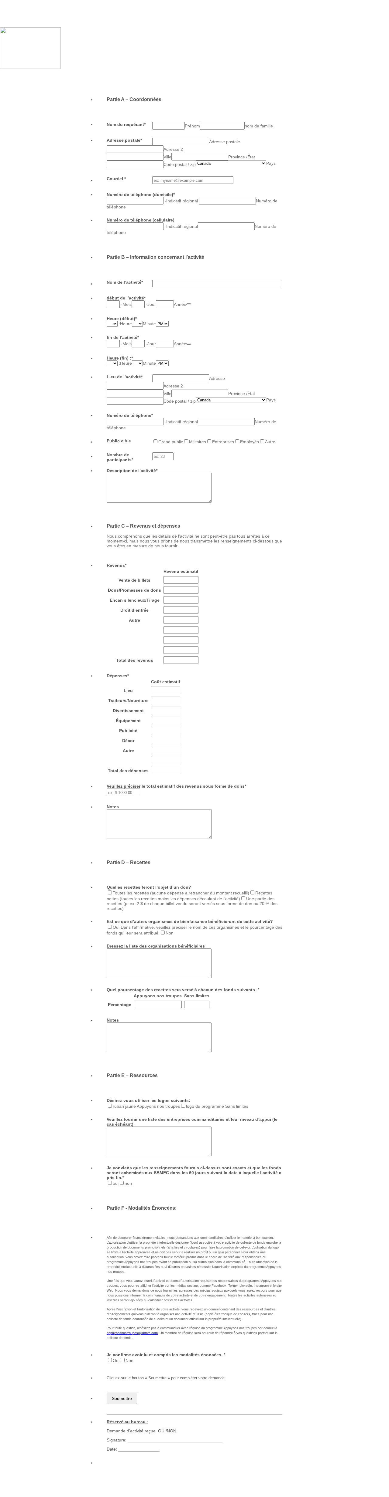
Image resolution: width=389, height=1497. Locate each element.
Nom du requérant (126, 124)
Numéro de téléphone (130, 415)
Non (170, 933)
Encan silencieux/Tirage (135, 600)
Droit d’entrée (134, 610)
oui (116, 1183)
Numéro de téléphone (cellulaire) (140, 220)
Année (180, 304)
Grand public (170, 441)
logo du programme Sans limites (217, 1106)
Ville (167, 156)
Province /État (241, 156)
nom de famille (259, 125)
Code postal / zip (180, 164)
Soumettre (122, 1398)
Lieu (128, 690)
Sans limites (196, 995)
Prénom (192, 125)
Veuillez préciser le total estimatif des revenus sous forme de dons (176, 786)
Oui (116, 1360)
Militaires (197, 441)
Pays (271, 163)
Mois (127, 304)
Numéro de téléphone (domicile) (141, 194)
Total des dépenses (128, 770)
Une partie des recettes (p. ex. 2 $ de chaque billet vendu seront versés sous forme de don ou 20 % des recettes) (192, 903)
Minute (149, 323)
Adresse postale (124, 140)
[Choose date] (188, 304)
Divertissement (128, 710)
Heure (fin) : (120, 358)
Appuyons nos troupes (158, 995)
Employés (249, 441)
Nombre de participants (120, 457)
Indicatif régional (182, 200)
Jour (151, 304)
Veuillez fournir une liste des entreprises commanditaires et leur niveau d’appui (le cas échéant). (192, 1122)
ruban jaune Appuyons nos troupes (146, 1106)
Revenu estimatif (181, 571)
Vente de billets (134, 580)
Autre (270, 441)
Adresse (217, 378)
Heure (126, 323)
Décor (128, 740)
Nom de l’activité (125, 282)
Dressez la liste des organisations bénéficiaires (156, 946)
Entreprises (223, 441)
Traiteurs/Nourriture (128, 700)
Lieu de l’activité (125, 376)
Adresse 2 (173, 149)
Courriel (116, 178)
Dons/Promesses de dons (134, 590)
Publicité (128, 730)
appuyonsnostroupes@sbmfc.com (132, 1333)
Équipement (128, 720)
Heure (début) (122, 318)
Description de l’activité (132, 470)
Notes (113, 806)
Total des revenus (134, 660)
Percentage (119, 1004)
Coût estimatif (165, 681)
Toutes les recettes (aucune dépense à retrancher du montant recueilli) (181, 892)
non (128, 1183)
